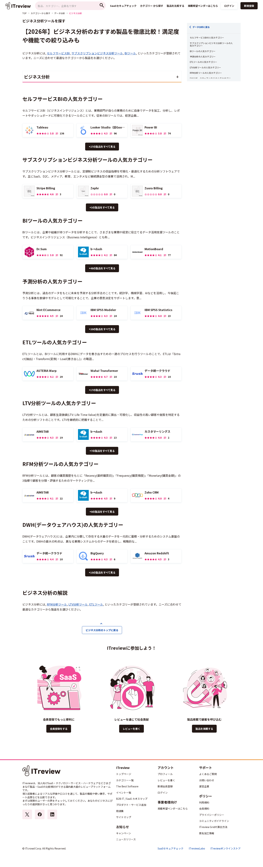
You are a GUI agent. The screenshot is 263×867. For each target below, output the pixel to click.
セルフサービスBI (58, 53)
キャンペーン (123, 833)
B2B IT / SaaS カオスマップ (131, 798)
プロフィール (165, 774)
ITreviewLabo (197, 848)
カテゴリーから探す (40, 13)
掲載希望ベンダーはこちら (173, 808)
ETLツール (96, 604)
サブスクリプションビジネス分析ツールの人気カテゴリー (211, 44)
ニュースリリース (126, 839)
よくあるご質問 (208, 774)
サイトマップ (123, 817)
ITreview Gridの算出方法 (213, 827)
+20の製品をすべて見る (102, 329)
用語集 (120, 811)
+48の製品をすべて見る (102, 268)
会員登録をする (58, 728)
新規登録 (249, 6)
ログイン (229, 6)
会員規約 (204, 808)
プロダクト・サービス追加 (131, 805)
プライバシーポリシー (211, 815)
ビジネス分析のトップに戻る (102, 630)
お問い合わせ (206, 780)
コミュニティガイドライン (214, 821)
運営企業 (204, 786)
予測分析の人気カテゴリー (203, 56)
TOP (24, 13)
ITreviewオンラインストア (225, 848)
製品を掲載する (204, 728)
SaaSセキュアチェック (170, 848)
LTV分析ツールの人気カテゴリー (205, 67)
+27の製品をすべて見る (102, 146)
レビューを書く (131, 728)
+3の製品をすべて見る (102, 207)
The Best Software (127, 786)
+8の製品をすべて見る (102, 511)
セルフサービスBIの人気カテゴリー (207, 37)
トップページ (123, 774)
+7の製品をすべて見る (102, 451)
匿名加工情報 (206, 833)
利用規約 (204, 802)
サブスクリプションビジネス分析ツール (97, 53)
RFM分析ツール (57, 604)
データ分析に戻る (201, 27)
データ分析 (59, 13)
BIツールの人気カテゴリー (202, 51)
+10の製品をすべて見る (102, 572)
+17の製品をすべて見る (102, 390)
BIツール (130, 53)
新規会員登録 (165, 786)
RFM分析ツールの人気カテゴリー (206, 73)
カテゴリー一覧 (125, 780)
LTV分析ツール (78, 604)
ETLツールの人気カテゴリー (203, 62)
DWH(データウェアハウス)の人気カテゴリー (211, 78)
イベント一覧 (123, 792)
